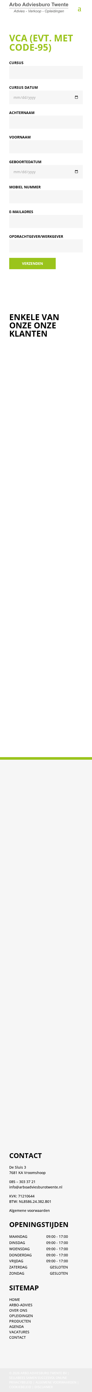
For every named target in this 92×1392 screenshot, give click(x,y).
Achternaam (21, 112)
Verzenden (32, 263)
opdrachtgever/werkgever (36, 236)
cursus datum (23, 87)
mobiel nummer (25, 187)
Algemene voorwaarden (29, 1210)
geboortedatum (25, 161)
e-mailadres (21, 211)
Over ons (18, 1310)
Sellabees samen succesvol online (38, 1378)
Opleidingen (21, 1315)
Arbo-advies (20, 1304)
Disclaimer (43, 1387)
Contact (17, 1337)
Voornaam (20, 137)
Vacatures (19, 1331)
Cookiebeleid (20, 1387)
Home (14, 1299)
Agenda (16, 1326)
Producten (20, 1321)
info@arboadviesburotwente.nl (35, 1187)
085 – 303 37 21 (22, 1181)
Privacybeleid (20, 1382)
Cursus (16, 62)
